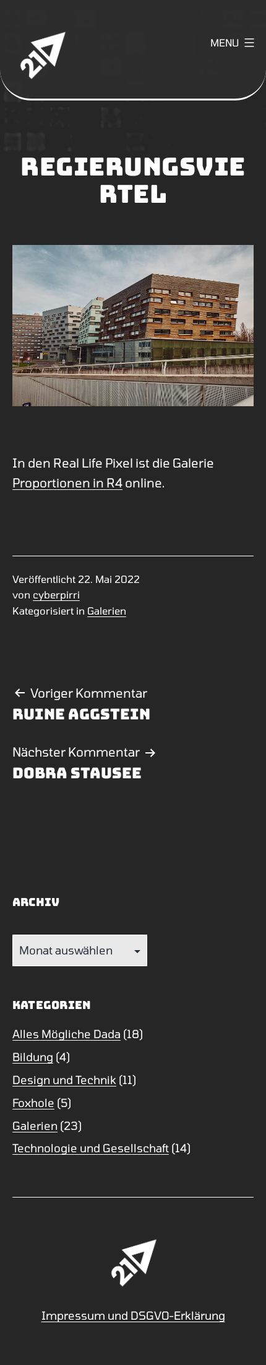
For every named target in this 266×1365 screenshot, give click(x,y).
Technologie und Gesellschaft (90, 1148)
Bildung (32, 1057)
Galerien (106, 610)
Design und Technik (64, 1080)
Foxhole (33, 1102)
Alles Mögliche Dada (66, 1034)
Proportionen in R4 (67, 482)
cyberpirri (56, 594)
